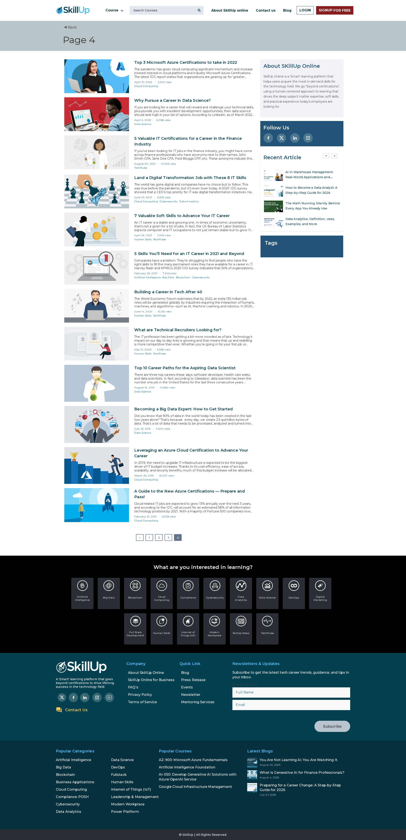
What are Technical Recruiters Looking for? (177, 330)
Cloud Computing (146, 86)
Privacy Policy (140, 695)
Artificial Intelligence (147, 277)
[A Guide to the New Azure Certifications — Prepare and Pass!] (96, 505)
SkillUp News (241, 633)
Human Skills (142, 239)
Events (187, 687)
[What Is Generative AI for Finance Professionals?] (298, 775)
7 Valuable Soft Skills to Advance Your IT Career (182, 215)
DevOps (294, 597)
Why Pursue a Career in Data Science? (172, 100)
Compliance (188, 597)
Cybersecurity (169, 201)
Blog (287, 10)
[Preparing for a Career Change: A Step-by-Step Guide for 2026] (298, 790)
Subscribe (332, 726)
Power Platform (125, 812)
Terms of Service (142, 702)
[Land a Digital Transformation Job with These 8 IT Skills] (96, 191)
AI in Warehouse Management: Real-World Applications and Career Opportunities (309, 177)
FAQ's (133, 687)
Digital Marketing (320, 598)
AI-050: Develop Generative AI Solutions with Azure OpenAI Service (197, 776)
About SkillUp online (229, 10)
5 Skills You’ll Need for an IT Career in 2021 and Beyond (189, 254)
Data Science (142, 124)
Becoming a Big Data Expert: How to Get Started (183, 409)
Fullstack (119, 775)
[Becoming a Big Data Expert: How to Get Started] (96, 424)
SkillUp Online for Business (151, 680)
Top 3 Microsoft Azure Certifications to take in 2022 (185, 62)
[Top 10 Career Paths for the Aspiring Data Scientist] (96, 383)
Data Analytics (189, 201)
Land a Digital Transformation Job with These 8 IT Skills (190, 177)
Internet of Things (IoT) (188, 634)
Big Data (168, 277)
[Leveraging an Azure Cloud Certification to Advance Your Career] (96, 465)
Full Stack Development (135, 634)
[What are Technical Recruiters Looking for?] (96, 344)
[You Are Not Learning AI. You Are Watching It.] (298, 763)
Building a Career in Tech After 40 (168, 292)
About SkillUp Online (146, 673)
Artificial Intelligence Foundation (187, 767)
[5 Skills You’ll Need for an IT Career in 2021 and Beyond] (96, 267)
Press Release (193, 680)
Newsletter (190, 695)
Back (72, 27)
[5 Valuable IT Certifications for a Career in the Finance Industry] (96, 152)
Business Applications (75, 782)
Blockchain (183, 277)
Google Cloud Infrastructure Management (195, 787)
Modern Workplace (214, 634)
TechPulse (140, 167)
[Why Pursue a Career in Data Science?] (96, 114)
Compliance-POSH (72, 797)
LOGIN (305, 10)
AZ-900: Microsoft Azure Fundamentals (193, 760)
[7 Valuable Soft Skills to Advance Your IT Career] (96, 229)
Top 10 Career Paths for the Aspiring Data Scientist (185, 368)
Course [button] (112, 10)
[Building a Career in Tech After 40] (96, 306)
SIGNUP (335, 10)
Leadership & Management (135, 797)
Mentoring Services (198, 702)
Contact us (266, 10)
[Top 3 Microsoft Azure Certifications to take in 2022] (96, 76)
